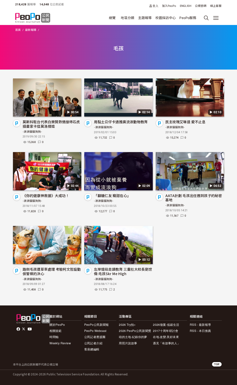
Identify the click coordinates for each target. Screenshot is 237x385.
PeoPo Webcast (95, 331)
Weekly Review (60, 343)
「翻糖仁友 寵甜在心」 (112, 195)
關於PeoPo (57, 324)
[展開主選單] (216, 18)
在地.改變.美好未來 (166, 337)
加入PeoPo (169, 6)
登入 (155, 5)
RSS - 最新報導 (200, 324)
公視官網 (200, 6)
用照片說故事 (128, 343)
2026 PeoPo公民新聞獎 (135, 331)
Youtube (30, 329)
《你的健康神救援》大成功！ (46, 195)
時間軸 (54, 337)
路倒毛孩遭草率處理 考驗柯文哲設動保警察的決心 (52, 271)
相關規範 (55, 331)
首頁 (18, 30)
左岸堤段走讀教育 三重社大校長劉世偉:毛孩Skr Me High (123, 271)
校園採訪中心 (165, 18)
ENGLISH (185, 6)
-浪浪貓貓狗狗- (32, 131)
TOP (216, 364)
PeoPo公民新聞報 (96, 324)
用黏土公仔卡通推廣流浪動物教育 (121, 121)
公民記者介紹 (93, 343)
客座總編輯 (91, 349)
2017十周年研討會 (165, 331)
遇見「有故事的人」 (166, 343)
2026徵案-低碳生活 (166, 324)
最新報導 (30, 30)
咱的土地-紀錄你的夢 (133, 337)
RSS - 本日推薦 (200, 331)
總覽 (112, 18)
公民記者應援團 (95, 337)
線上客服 (215, 6)
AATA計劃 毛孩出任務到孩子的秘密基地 (193, 197)
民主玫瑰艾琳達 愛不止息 (185, 121)
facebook (18, 329)
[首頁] (32, 18)
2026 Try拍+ (127, 324)
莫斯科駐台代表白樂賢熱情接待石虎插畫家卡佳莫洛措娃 (51, 124)
